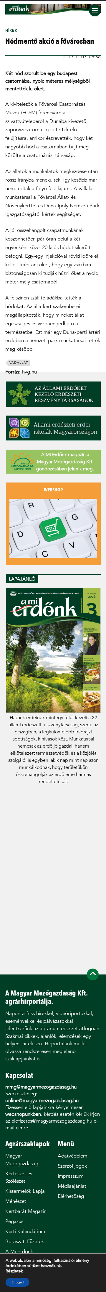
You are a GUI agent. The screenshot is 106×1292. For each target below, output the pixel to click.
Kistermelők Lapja (25, 1191)
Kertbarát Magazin (26, 1211)
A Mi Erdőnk (19, 1251)
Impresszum (70, 1176)
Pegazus (14, 1221)
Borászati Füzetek (24, 1241)
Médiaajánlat (72, 1186)
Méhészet (15, 1201)
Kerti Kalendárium (25, 1231)
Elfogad (17, 1282)
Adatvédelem (72, 1155)
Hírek (11, 30)
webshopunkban (23, 1114)
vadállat (18, 362)
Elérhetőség (71, 1196)
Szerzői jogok (72, 1166)
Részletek (14, 1271)
